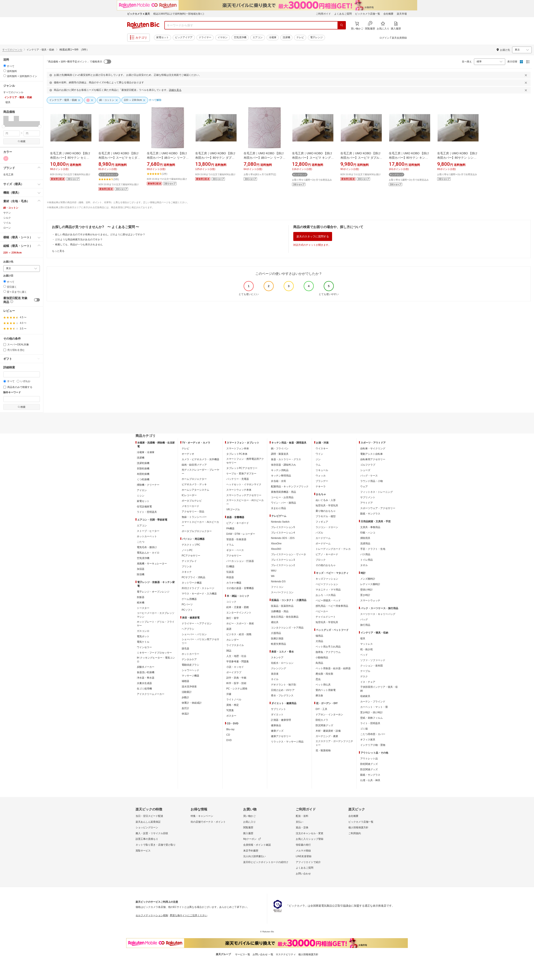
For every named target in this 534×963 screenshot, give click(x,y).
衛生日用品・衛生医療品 (284, 616)
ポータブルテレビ (192, 500)
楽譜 (228, 628)
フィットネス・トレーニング (376, 491)
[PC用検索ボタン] (342, 25)
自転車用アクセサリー (372, 459)
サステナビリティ (286, 954)
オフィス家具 (367, 739)
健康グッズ (277, 730)
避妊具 (274, 622)
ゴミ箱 (364, 728)
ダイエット (277, 714)
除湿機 (140, 574)
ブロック (321, 559)
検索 (22, 141)
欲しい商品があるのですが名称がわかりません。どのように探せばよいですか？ (100, 234)
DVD (229, 740)
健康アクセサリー (281, 736)
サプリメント (278, 709)
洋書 (228, 694)
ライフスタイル (235, 645)
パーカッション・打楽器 (240, 561)
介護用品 (276, 633)
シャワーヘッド (190, 670)
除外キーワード (12, 392)
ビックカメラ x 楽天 (138, 13)
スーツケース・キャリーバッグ (377, 614)
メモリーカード (190, 506)
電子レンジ (316, 37)
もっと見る (58, 251)
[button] (6, 121)
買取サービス (143, 850)
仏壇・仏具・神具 (370, 780)
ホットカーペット (147, 536)
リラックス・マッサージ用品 (287, 741)
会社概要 (388, 13)
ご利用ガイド (323, 13)
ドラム (230, 544)
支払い (299, 821)
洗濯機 (286, 37)
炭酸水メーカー (145, 666)
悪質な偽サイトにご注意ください (188, 915)
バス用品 (365, 554)
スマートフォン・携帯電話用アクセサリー (245, 460)
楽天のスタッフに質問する (312, 236)
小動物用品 (322, 657)
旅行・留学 (232, 618)
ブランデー (322, 481)
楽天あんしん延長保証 (148, 821)
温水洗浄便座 (189, 686)
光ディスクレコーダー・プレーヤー (200, 471)
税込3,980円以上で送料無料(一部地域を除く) (178, 13)
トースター (143, 608)
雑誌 (228, 650)
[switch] (37, 300)
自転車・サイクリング (372, 448)
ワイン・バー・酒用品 (283, 502)
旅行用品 (365, 624)
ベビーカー (322, 611)
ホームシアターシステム (195, 489)
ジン (318, 459)
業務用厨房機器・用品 (283, 491)
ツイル (7, 222)
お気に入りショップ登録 (309, 839)
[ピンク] (5, 158)
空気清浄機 (240, 37)
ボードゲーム (323, 543)
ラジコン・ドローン (327, 527)
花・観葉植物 (323, 750)
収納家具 (365, 696)
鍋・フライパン (279, 448)
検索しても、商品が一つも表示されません (79, 244)
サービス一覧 (242, 954)
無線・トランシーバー (194, 517)
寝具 (362, 638)
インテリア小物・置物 (372, 745)
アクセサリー (233, 555)
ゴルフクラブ (367, 464)
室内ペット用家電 (326, 690)
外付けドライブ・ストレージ (198, 588)
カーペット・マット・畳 (374, 707)
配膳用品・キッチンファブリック (290, 486)
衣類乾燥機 (143, 468)
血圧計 (185, 708)
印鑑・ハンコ (367, 532)
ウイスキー (322, 448)
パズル (319, 532)
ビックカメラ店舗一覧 (367, 13)
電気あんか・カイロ (148, 552)
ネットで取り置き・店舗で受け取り (156, 844)
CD (228, 734)
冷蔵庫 (272, 37)
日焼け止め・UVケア (283, 690)
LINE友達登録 (303, 856)
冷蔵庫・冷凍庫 (145, 452)
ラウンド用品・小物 (371, 481)
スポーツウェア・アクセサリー (377, 508)
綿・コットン (10, 207)
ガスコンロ (143, 631)
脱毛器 (185, 648)
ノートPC (187, 550)
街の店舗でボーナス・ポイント (208, 821)
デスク (364, 676)
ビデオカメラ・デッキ (194, 484)
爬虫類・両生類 (324, 673)
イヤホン (223, 37)
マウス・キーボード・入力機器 (199, 593)
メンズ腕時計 (367, 578)
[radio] (4, 65)
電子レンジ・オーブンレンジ (153, 591)
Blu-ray (230, 729)
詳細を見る (175, 90)
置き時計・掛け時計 (371, 712)
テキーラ (321, 486)
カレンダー (232, 639)
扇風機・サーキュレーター (152, 563)
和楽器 (230, 577)
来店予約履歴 (250, 850)
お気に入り (249, 821)
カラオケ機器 (233, 582)
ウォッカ (321, 475)
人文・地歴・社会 (236, 656)
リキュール (322, 470)
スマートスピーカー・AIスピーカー (200, 524)
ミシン (140, 495)
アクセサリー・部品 (193, 511)
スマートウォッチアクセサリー (243, 495)
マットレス (366, 643)
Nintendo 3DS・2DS (283, 538)
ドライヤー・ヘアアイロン (197, 623)
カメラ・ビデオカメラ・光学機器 (200, 459)
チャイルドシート (326, 616)
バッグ (364, 619)
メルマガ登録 (303, 850)
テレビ (300, 37)
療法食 (319, 695)
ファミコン (277, 586)
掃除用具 (365, 538)
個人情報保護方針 (358, 827)
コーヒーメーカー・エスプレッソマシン (155, 615)
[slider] (3, 126)
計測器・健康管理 (281, 719)
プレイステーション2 (283, 565)
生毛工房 (8, 174)
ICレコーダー (189, 495)
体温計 (185, 713)
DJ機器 (230, 566)
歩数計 (185, 697)
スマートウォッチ (370, 600)
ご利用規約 (354, 833)
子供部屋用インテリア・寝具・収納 (379, 689)
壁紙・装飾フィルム (371, 717)
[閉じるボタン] (526, 75)
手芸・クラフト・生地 (372, 548)
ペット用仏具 (323, 684)
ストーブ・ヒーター (148, 531)
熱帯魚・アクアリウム (328, 652)
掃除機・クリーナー (148, 484)
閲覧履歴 (248, 827)
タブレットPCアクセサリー (241, 468)
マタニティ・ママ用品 (328, 589)
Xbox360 (276, 548)
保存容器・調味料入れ (283, 464)
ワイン (319, 453)
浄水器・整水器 (145, 677)
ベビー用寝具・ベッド (328, 600)
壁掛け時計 (366, 589)
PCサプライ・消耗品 (193, 577)
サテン (7, 212)
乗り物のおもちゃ (326, 510)
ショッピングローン (147, 827)
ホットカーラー (190, 654)
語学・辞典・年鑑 (236, 677)
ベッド (364, 654)
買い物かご (249, 816)
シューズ (365, 470)
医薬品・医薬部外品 (282, 605)
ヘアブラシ (188, 628)
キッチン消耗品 (279, 470)
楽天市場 (402, 13)
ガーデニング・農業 (327, 736)
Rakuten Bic (143, 25)
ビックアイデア (184, 37)
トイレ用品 (366, 559)
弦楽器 (230, 571)
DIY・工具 (321, 709)
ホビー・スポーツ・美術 (240, 623)
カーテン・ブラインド (372, 701)
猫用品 (319, 635)
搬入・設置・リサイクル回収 (152, 833)
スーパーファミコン (282, 592)
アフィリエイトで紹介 (308, 862)
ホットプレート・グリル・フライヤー (155, 623)
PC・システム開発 (236, 688)
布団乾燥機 (143, 474)
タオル (364, 565)
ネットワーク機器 (192, 582)
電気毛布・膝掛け (147, 547)
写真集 (230, 710)
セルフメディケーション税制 (152, 915)
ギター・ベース (235, 550)
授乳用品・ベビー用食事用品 (332, 605)
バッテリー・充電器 (237, 479)
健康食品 (276, 725)
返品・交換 (302, 827)
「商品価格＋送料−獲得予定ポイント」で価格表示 (74, 61)
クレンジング (278, 668)
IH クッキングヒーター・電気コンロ (156, 659)
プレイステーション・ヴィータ (288, 554)
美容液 (274, 673)
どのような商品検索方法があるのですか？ (79, 239)
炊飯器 (140, 597)
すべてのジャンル (12, 49)
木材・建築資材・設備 (328, 730)
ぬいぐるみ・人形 (326, 500)
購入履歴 (248, 833)
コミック (231, 601)
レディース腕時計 (370, 584)
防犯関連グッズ (369, 764)
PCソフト (187, 609)
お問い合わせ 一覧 (263, 954)
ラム (318, 464)
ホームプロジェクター (194, 479)
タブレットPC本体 (236, 453)
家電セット (162, 37)
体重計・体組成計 (192, 702)
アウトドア (366, 502)
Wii (273, 576)
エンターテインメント (238, 612)
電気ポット (143, 636)
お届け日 (8, 275)
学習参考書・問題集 (237, 661)
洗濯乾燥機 (143, 463)
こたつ (140, 541)
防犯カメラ (322, 719)
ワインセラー (144, 647)
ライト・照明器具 (147, 512)
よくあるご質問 (343, 13)
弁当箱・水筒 (278, 481)
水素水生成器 (144, 683)
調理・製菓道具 (279, 453)
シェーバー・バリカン (194, 634)
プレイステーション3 (283, 559)
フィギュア (322, 521)
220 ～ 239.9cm (12, 252)
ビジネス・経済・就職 (238, 634)
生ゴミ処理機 (144, 688)
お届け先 (8, 261)
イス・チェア (367, 681)
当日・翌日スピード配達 (149, 816)
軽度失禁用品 (278, 643)
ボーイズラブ (233, 672)
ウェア (364, 486)
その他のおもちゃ (326, 565)
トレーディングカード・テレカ (333, 548)
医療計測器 (277, 638)
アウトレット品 (369, 758)
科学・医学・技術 (236, 683)
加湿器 (140, 569)
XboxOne (276, 543)
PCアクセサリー (191, 555)
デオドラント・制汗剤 (283, 684)
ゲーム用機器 (189, 599)
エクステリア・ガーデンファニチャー (334, 743)
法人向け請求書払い (254, 856)
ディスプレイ (189, 561)
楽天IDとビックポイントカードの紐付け (265, 862)
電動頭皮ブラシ (190, 664)
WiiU (273, 570)
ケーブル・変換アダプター (241, 473)
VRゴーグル (233, 509)
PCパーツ (187, 604)
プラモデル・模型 (326, 516)
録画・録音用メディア (194, 464)
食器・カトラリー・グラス (286, 459)
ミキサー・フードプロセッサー (154, 652)
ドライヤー (205, 37)
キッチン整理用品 (281, 475)
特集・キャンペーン (202, 816)
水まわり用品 (278, 508)
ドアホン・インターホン (329, 714)
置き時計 (365, 595)
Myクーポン (250, 839)
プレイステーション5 (283, 527)
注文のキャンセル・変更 (309, 833)
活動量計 (187, 692)
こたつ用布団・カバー (372, 734)
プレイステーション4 (283, 532)
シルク (7, 217)
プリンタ (187, 566)
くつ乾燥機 (143, 479)
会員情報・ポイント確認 (257, 844)
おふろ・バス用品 (326, 595)
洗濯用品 (365, 543)
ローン (7, 227)
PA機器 (230, 528)
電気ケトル (143, 641)
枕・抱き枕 (366, 649)
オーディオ (188, 453)
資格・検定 (232, 704)
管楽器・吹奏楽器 (236, 539)
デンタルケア (189, 659)
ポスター (231, 715)
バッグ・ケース (369, 475)
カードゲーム (323, 538)
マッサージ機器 (190, 675)
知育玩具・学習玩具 (327, 505)
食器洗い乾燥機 (145, 672)
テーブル (365, 671)
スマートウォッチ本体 (238, 489)
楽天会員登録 (399, 37)
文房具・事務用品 (370, 527)
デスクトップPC (191, 544)
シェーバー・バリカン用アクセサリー (200, 641)
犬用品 (319, 641)
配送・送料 (302, 816)
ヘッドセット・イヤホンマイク (243, 484)
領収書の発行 (303, 844)
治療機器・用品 (279, 611)
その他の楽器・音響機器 (240, 588)
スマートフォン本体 (237, 448)
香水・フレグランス (282, 695)
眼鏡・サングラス (370, 513)
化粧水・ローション (282, 662)
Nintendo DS (278, 581)
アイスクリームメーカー (150, 694)
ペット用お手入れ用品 (328, 646)
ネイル (274, 679)
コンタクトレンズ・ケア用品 (287, 627)
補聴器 (185, 681)
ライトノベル (233, 699)
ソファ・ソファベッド (372, 660)
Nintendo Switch (280, 521)
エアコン (258, 37)
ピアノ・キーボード (237, 523)
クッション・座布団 (371, 665)
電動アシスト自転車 (371, 453)
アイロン (142, 490)
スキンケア (277, 657)
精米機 (140, 602)
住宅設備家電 (144, 506)
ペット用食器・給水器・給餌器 (333, 668)
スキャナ (187, 571)
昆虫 (318, 679)
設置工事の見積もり (147, 839)
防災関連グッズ (324, 725)
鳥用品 (319, 662)
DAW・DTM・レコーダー (240, 533)
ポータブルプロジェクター (197, 531)
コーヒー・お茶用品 (282, 497)
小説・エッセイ (235, 666)
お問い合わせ (303, 873)
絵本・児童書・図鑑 (237, 607)
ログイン (384, 37)
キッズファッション (327, 578)
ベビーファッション (327, 584)
